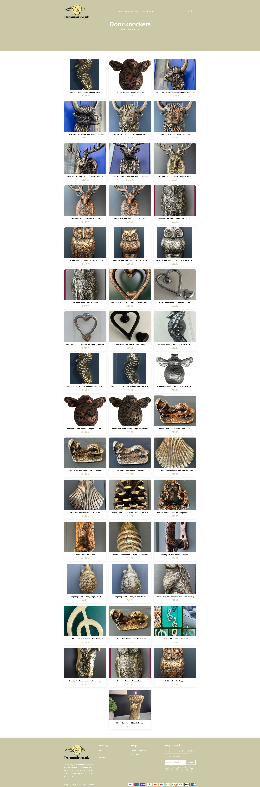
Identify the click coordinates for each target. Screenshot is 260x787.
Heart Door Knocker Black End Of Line (130, 344)
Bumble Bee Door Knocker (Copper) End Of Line (85, 428)
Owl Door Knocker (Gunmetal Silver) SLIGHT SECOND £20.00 (174, 218)
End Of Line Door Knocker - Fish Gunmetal (85, 471)
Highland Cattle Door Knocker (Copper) (175, 134)
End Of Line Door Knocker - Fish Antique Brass (130, 639)
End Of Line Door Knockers (85, 555)
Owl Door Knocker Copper (175, 681)
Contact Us (140, 11)
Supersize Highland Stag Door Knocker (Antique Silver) (130, 176)
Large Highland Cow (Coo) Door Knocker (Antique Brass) (174, 92)
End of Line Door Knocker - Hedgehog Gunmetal (130, 555)
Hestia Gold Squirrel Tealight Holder (130, 723)
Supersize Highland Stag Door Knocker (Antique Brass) (85, 176)
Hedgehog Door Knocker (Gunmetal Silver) (130, 597)
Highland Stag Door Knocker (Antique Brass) (174, 176)
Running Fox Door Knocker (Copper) (174, 555)
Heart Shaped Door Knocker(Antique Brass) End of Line (130, 302)
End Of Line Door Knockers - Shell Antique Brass (175, 471)
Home (120, 11)
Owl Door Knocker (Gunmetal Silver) (85, 302)
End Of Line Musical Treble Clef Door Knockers (85, 639)
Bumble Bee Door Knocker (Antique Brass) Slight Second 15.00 (130, 428)
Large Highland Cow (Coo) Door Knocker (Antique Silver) (85, 134)
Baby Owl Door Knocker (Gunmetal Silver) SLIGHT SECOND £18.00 (175, 260)
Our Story (135, 754)
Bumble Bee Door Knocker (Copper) (130, 92)
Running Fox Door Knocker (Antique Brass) (85, 681)
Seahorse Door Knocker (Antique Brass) (85, 92)
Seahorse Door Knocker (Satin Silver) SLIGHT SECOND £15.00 (175, 344)
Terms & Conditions (138, 750)
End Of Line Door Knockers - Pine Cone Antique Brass (130, 513)
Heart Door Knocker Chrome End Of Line (174, 302)
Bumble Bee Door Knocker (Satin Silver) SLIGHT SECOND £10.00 (175, 386)
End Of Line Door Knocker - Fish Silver (130, 471)
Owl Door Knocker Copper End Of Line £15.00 (85, 260)
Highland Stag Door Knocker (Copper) (85, 218)
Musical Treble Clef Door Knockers (175, 639)
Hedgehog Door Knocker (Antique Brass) (85, 597)
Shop (150, 11)
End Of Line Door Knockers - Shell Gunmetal (85, 513)
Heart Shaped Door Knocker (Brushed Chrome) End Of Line (85, 344)
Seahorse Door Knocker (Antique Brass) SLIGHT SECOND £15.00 (85, 386)
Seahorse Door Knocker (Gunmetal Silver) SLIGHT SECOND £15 (130, 386)
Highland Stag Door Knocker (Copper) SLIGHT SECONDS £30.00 (130, 218)
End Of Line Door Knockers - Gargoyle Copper (174, 513)
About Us (129, 11)
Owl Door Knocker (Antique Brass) (130, 681)
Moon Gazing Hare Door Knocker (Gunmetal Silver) (175, 597)
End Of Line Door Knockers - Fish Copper (174, 428)
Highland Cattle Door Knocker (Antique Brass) (130, 134)
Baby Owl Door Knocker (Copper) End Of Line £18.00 (130, 260)
